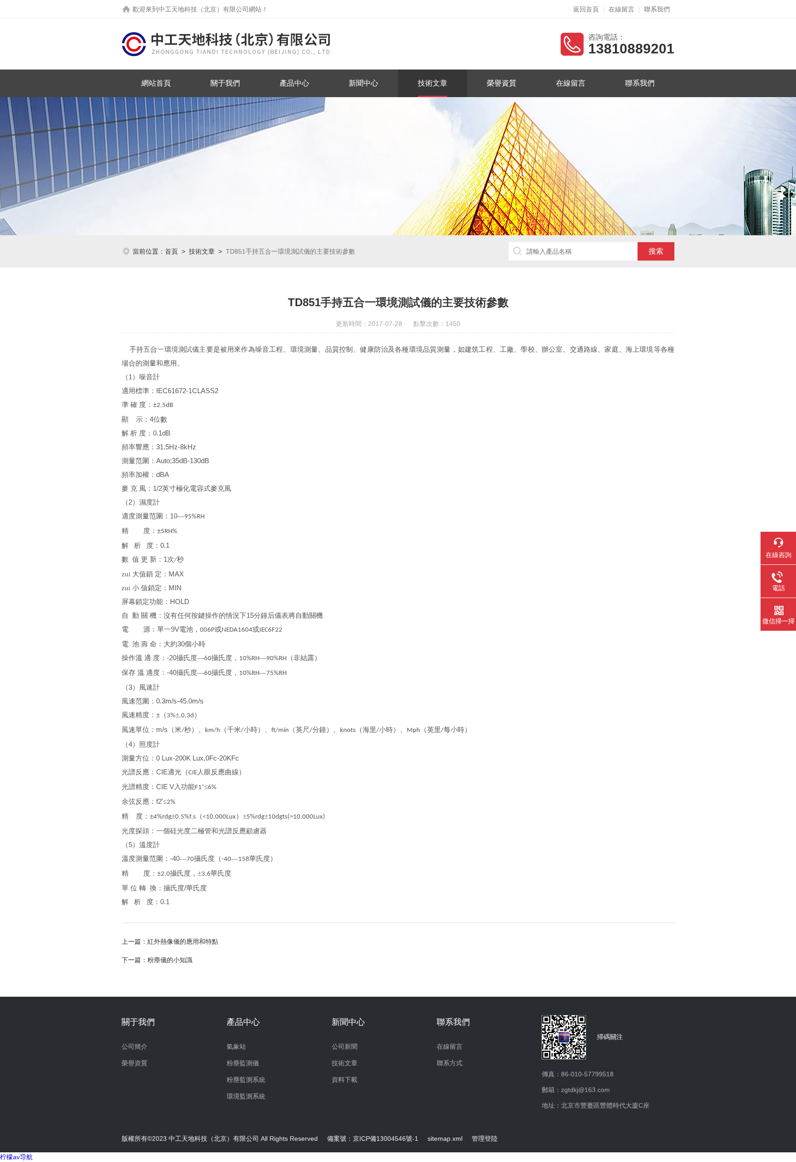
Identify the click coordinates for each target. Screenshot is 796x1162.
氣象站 (236, 1046)
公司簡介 (134, 1046)
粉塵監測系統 (246, 1079)
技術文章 (432, 83)
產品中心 (294, 83)
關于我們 (225, 83)
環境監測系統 (246, 1096)
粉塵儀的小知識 (170, 960)
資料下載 (344, 1079)
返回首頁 (586, 9)
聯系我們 (657, 9)
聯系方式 (449, 1063)
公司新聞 (344, 1046)
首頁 (171, 251)
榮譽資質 (501, 83)
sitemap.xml (444, 1138)
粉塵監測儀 (243, 1063)
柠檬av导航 (16, 1157)
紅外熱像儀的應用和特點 (182, 941)
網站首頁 (156, 83)
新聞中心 (363, 83)
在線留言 (621, 9)
